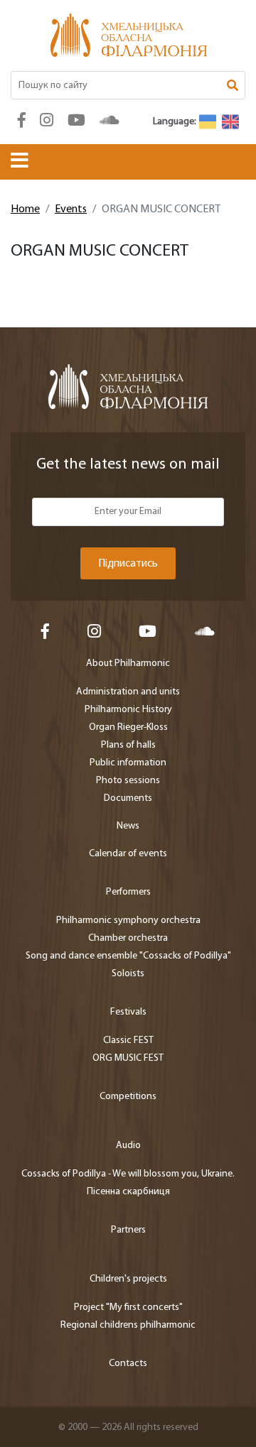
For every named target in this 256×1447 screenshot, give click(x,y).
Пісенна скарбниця (128, 1191)
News (128, 826)
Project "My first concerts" (128, 1307)
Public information (128, 763)
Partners (128, 1230)
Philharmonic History (128, 709)
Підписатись (128, 563)
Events (71, 209)
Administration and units (128, 692)
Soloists (128, 973)
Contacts (128, 1363)
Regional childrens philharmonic (128, 1325)
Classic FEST (128, 1040)
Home (25, 209)
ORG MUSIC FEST (128, 1058)
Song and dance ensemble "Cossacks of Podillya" (128, 956)
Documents (128, 798)
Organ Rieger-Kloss (128, 727)
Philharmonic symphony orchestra (128, 920)
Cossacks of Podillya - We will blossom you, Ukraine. (128, 1174)
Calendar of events (128, 853)
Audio (128, 1145)
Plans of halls (128, 745)
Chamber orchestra (128, 938)
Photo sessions (128, 780)
